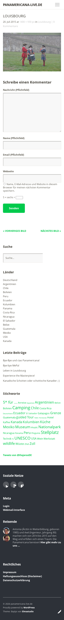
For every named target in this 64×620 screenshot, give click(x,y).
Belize (6, 324)
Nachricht (16, 90)
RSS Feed (13, 485)
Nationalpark (49, 426)
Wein (40, 438)
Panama (7, 308)
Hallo (36, 418)
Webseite (8, 171)
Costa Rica (9, 312)
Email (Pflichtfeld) (13, 154)
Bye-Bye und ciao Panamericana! (21, 360)
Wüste (19, 444)
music (34, 427)
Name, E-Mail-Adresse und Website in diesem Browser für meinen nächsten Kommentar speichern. (30, 187)
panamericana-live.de (22, 4)
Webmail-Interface (14, 510)
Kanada (7, 341)
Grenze (55, 413)
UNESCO (22, 438)
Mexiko (7, 332)
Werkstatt (49, 438)
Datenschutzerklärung (16, 580)
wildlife (9, 443)
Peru (5, 296)
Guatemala (9, 328)
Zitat (27, 444)
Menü (57, 4)
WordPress (29, 607)
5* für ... (10, 402)
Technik (7, 438)
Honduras (43, 418)
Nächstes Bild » (51, 231)
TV (13, 439)
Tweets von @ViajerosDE (17, 455)
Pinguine (35, 433)
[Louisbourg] (32, 70)
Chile (5, 288)
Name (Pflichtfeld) (13, 138)
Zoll (32, 443)
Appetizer (30, 403)
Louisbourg (44, 21)
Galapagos (44, 413)
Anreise (22, 402)
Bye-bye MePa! (11, 365)
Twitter (6, 485)
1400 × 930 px (27, 21)
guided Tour (25, 417)
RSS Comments (21, 485)
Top (58, 611)
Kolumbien (9, 304)
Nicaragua (8, 316)
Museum (22, 426)
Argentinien (9, 284)
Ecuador (7, 300)
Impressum (9, 572)
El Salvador (9, 320)
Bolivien (7, 292)
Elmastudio (28, 611)
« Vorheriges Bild (14, 231)
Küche (45, 421)
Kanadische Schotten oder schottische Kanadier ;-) (31, 380)
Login (6, 506)
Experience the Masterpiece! (19, 375)
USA (5, 336)
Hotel (50, 417)
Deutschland (10, 280)
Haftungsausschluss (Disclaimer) (22, 576)
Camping (21, 408)
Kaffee (6, 422)
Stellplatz (50, 432)
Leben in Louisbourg (14, 370)
